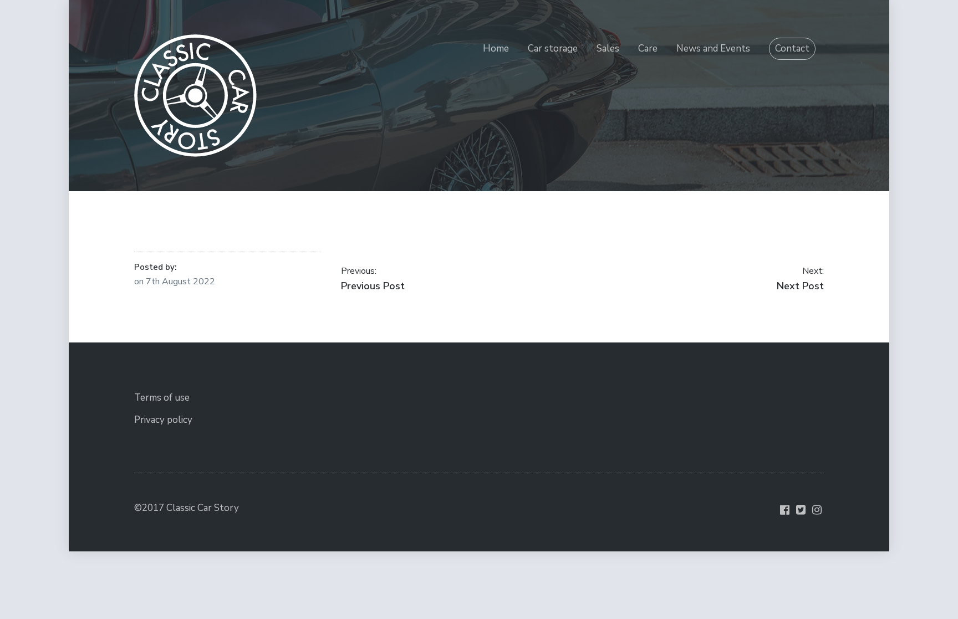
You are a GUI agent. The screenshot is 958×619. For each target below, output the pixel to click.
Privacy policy (163, 419)
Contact (792, 48)
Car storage (553, 48)
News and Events (713, 48)
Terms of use (162, 397)
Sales (608, 48)
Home (496, 48)
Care (648, 48)
